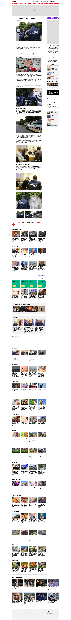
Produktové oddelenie (38, 613)
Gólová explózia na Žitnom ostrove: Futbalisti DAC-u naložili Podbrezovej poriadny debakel (33, 456)
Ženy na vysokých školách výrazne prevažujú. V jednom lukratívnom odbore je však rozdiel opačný (41, 489)
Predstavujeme (13, 475)
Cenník (25, 615)
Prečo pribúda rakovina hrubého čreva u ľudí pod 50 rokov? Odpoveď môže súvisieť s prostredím (33, 521)
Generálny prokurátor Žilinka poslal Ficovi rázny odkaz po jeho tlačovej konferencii (17, 329)
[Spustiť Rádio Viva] (52, 17)
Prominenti (23, 3)
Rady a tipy (30, 506)
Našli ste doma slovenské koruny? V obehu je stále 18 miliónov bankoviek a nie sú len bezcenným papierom (41, 440)
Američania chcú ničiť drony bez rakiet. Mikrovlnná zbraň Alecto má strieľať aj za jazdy (15, 521)
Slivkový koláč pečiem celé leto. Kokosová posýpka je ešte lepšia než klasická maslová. (24, 505)
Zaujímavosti (32, 3)
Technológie (15, 511)
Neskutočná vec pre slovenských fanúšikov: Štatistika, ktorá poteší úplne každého (41, 297)
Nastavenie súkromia (16, 614)
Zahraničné (18, 3)
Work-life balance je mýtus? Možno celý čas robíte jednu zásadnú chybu (24, 488)
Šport (27, 3)
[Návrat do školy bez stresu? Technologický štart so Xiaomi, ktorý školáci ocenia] (24, 419)
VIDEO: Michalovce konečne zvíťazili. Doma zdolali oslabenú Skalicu (15, 537)
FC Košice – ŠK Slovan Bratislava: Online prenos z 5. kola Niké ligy (16, 455)
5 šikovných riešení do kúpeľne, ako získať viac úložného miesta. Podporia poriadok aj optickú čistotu (15, 554)
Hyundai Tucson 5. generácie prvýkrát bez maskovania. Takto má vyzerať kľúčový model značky (15, 472)
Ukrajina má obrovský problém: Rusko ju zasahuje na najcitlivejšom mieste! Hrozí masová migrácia (15, 374)
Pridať (40, 222)
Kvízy (41, 3)
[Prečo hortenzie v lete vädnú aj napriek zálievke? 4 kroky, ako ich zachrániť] (42, 565)
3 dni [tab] (54, 45)
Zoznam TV (16, 317)
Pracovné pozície (15, 279)
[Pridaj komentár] (13, 216)
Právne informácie (16, 612)
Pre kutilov (15, 560)
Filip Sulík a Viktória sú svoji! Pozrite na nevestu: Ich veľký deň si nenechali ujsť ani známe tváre (41, 390)
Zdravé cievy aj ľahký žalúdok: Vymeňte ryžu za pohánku (33, 504)
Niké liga (30, 458)
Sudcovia (25, 219)
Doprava (39, 474)
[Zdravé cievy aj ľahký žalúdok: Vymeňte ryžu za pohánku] (33, 500)
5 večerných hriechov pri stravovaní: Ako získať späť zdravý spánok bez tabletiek (41, 505)
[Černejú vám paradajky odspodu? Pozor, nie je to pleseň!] (33, 565)
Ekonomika (37, 3)
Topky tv (44, 3)
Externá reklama (26, 613)
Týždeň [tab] (57, 45)
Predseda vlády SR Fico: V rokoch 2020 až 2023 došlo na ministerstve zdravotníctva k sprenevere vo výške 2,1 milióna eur (28, 329)
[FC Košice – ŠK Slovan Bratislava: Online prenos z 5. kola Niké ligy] (16, 450)
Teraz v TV (48, 96)
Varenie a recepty (16, 496)
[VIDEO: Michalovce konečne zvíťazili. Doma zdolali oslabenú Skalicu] (16, 532)
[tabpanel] (53, 55)
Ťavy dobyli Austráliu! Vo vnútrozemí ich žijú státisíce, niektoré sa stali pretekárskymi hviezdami (41, 407)
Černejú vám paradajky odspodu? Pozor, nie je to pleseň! (33, 569)
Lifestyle (48, 3)
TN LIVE (14, 528)
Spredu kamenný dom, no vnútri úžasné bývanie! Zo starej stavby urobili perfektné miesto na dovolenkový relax (24, 554)
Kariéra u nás (15, 615)
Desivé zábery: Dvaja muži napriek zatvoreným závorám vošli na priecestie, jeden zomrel (41, 537)
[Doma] (47, 104)
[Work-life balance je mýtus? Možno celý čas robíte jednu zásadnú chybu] (24, 483)
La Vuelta (39, 457)
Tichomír (44, 1)
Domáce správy (16, 348)
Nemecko (22, 457)
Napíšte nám (15, 616)
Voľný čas (52, 3)
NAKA (34, 219)
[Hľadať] (58, 3)
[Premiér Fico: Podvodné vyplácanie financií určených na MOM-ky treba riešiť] (42, 352)
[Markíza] (47, 98)
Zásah (23, 219)
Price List (26, 616)
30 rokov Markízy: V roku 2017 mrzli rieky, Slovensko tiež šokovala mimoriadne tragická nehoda (33, 538)
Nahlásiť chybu (18, 225)
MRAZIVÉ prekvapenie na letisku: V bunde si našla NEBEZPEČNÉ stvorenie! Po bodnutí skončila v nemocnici (28, 340)
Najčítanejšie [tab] (49, 45)
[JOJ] (47, 100)
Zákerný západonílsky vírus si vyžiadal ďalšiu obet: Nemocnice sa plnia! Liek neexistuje (24, 374)
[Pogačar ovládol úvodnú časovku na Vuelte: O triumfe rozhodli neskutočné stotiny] (42, 450)
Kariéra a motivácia (17, 479)
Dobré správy (15, 414)
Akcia (20, 219)
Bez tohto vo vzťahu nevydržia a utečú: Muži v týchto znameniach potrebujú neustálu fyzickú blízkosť (54, 92)
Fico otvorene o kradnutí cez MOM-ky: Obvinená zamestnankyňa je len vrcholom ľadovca (24, 357)
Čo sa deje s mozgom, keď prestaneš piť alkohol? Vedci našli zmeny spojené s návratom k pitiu (24, 521)
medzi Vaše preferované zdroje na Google (26, 222)
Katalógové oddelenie (38, 615)
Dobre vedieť (13, 299)
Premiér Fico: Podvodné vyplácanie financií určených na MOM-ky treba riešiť (41, 357)
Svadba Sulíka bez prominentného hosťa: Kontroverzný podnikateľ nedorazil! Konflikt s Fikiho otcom (24, 391)
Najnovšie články (15, 336)
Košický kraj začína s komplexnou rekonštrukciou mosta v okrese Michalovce (41, 472)
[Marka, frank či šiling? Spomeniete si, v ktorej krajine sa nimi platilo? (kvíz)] (24, 434)
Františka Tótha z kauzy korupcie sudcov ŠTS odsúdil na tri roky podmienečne (24, 239)
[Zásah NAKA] (20, 214)
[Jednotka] (47, 102)
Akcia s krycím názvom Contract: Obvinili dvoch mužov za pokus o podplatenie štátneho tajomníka (41, 239)
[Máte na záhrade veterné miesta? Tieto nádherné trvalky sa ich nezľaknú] (16, 565)
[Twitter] (49, 611)
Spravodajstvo (37, 612)
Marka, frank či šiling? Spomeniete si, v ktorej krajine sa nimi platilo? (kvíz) (24, 439)
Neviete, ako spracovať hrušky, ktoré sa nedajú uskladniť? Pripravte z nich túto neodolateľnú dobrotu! (24, 570)
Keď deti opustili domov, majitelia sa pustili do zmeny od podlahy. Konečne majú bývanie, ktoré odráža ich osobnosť (41, 554)
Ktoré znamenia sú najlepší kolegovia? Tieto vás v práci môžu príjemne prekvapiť (16, 488)
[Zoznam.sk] (48, 615)
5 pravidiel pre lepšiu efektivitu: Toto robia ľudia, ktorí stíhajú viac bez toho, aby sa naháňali (33, 488)
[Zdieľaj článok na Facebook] (13, 219)
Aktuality (39, 491)
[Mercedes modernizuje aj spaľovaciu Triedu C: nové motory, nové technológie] (24, 467)
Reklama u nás (26, 612)
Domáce (14, 3)
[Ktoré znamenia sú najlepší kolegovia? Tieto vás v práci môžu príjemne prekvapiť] (16, 483)
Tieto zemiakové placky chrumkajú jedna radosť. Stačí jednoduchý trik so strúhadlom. (15, 505)
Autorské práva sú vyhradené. (49, 613)
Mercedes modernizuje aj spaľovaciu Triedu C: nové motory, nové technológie (24, 471)
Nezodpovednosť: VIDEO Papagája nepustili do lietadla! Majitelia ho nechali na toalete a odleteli (33, 407)
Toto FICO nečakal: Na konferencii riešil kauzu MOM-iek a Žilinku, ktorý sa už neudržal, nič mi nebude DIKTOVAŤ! (28, 338)
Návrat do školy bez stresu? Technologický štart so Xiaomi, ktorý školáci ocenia (15, 297)
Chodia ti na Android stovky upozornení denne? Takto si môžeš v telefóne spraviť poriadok (41, 521)
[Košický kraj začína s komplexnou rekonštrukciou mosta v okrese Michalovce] (42, 467)
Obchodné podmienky (27, 614)
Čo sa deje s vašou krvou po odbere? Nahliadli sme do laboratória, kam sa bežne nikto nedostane (33, 297)
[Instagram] (48, 611)
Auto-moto (15, 462)
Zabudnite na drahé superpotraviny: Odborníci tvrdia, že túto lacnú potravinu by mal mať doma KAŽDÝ (24, 407)
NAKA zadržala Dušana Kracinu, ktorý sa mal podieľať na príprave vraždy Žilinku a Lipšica (32, 239)
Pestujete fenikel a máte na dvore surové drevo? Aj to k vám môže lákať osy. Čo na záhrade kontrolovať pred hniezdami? (33, 554)
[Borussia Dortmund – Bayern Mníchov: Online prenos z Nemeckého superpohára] (24, 450)
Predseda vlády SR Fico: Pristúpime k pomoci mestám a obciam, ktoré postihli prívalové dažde (39, 329)
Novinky (30, 474)
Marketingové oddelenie (38, 616)
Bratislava (39, 359)
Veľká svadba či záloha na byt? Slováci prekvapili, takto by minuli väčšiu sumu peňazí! (15, 439)
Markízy (38, 84)
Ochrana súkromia (16, 613)
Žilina (31, 219)
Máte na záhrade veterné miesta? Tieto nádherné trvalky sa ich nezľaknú (15, 569)
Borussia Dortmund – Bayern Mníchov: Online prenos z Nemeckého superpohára (24, 455)
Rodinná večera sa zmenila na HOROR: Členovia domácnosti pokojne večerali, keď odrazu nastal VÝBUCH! (41, 374)
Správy (13, 331)
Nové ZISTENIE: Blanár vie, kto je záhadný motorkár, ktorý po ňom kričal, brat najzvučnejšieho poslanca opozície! (33, 358)
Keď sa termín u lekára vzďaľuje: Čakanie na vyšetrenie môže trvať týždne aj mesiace (24, 297)
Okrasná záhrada (14, 571)
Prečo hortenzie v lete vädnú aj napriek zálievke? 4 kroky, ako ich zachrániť (41, 570)
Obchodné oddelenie (38, 614)
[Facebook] (46, 611)
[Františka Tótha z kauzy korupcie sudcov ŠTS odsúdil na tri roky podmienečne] (24, 234)
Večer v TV (53, 96)
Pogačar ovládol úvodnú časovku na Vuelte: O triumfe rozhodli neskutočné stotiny (41, 455)
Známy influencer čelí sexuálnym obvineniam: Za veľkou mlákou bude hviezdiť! (15, 390)
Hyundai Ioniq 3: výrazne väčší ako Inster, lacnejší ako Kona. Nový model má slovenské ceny (33, 472)
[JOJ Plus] (47, 106)
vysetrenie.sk (22, 410)
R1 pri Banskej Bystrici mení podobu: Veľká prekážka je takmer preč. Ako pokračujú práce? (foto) (33, 440)
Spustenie (28, 219)
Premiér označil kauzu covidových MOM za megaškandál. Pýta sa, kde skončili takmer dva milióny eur (24, 538)
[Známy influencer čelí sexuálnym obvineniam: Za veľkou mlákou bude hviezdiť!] (16, 385)
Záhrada (30, 571)
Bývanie (14, 544)
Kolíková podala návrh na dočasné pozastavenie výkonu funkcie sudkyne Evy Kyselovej (15, 239)
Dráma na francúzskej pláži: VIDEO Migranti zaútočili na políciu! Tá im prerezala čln (33, 374)
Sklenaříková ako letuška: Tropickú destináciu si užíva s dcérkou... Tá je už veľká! (33, 390)
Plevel (36, 219)
